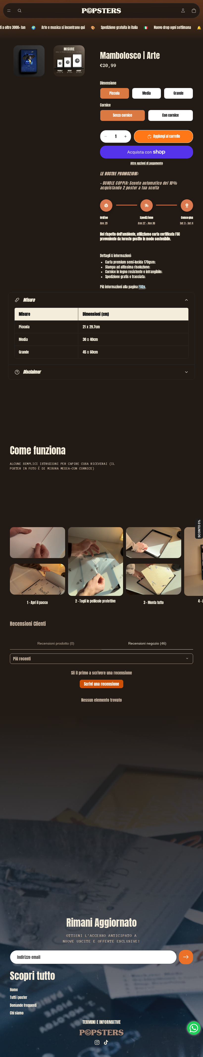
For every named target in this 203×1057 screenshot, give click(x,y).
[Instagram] (97, 1042)
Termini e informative (101, 1022)
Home (14, 989)
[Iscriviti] (186, 957)
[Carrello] (193, 10)
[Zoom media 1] (29, 60)
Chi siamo (17, 1013)
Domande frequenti (23, 1005)
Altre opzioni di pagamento (146, 163)
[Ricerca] (19, 10)
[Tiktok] (106, 1042)
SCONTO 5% (199, 529)
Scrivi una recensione (101, 684)
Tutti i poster (18, 997)
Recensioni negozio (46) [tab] (147, 643)
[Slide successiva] (187, 566)
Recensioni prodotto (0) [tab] (55, 643)
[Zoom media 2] (69, 60)
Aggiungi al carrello (166, 136)
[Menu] (9, 10)
